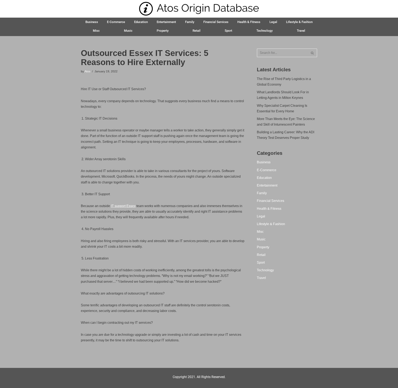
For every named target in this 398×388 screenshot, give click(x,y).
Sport (228, 31)
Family (189, 22)
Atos (87, 71)
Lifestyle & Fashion (299, 22)
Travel (301, 31)
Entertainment (166, 22)
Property (163, 31)
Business (91, 22)
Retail (196, 31)
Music (128, 31)
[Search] (312, 52)
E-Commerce (116, 22)
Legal (273, 22)
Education (141, 22)
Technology (264, 31)
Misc (96, 31)
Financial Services (215, 22)
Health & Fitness (248, 22)
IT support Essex (123, 206)
